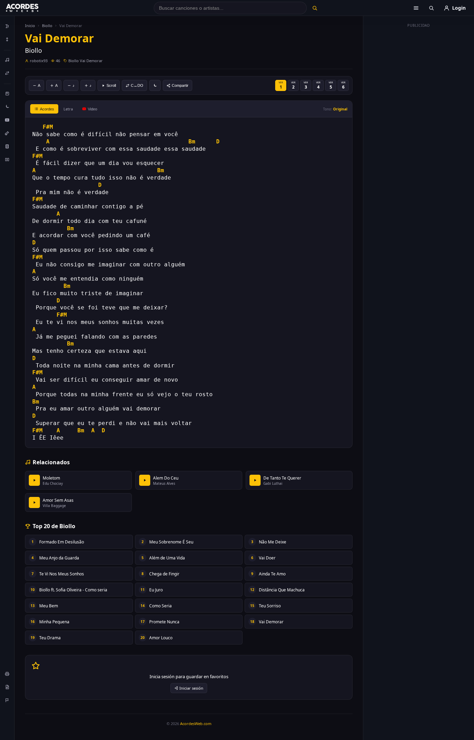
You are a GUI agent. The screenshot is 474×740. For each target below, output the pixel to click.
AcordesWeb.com (195, 723)
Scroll (111, 85)
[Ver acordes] (7, 146)
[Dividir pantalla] (7, 159)
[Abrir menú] (416, 8)
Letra (68, 108)
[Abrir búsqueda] (431, 8)
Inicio (30, 25)
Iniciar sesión (191, 688)
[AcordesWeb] (31, 8)
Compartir (180, 85)
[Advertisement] (419, 135)
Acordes (47, 109)
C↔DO (137, 85)
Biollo (47, 25)
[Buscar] (314, 8)
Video (92, 109)
